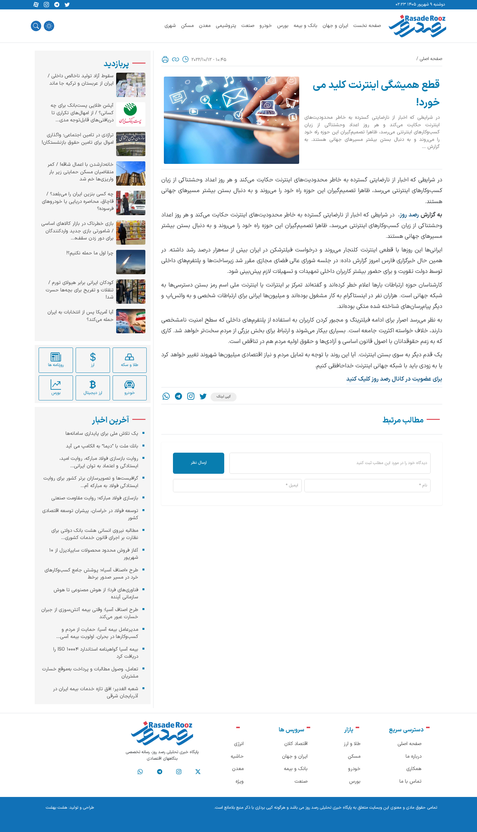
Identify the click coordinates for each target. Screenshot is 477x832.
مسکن (187, 26)
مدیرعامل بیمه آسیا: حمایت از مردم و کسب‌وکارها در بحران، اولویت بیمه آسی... (97, 633)
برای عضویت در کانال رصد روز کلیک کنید (394, 379)
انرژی (239, 744)
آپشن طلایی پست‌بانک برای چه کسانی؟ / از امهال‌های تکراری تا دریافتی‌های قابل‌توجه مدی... (82, 113)
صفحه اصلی (431, 58)
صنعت (247, 26)
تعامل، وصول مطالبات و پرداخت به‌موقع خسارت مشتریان (90, 672)
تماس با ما (410, 781)
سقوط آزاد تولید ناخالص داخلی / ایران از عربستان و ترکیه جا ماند (81, 80)
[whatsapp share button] (166, 397)
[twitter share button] (67, 5)
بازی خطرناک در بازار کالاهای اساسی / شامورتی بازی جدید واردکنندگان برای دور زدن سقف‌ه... (77, 231)
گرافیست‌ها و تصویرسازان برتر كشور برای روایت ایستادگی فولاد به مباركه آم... (90, 482)
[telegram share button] (57, 5)
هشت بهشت (56, 807)
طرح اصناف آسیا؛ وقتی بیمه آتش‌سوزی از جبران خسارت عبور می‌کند (89, 613)
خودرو (266, 26)
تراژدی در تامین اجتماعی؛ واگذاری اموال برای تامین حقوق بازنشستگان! (78, 139)
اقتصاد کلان (296, 744)
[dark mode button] (49, 26)
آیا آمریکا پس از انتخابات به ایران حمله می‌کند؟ (80, 316)
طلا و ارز (352, 744)
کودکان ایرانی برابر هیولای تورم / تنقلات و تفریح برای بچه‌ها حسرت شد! (80, 290)
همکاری (414, 769)
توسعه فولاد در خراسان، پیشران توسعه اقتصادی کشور (90, 514)
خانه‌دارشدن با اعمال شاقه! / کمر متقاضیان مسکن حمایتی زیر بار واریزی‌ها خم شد (80, 172)
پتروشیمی (226, 26)
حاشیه (237, 756)
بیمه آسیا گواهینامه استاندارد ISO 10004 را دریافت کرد (95, 652)
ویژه (240, 781)
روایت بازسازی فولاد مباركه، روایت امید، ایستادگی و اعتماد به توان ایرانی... (98, 462)
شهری (170, 26)
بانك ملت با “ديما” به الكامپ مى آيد (102, 446)
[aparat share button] (36, 5)
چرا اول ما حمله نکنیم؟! (90, 253)
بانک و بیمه (305, 26)
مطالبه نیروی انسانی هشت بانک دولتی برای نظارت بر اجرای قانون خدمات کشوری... (94, 534)
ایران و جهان (335, 26)
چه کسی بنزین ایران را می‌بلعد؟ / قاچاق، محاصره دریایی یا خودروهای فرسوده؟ (78, 202)
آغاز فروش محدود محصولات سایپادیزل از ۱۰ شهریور (93, 553)
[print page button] (165, 59)
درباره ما (414, 756)
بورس (282, 26)
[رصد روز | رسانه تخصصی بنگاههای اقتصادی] (417, 26)
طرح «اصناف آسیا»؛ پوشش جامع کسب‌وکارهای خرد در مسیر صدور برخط (91, 573)
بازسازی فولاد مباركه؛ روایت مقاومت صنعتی (94, 498)
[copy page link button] (175, 59)
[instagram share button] (46, 5)
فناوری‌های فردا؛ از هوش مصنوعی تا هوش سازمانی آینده (96, 593)
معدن (205, 26)
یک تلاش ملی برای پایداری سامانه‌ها (102, 433)
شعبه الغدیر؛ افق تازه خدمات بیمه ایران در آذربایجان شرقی (95, 692)
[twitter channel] (198, 772)
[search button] (36, 26)
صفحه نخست (367, 26)
